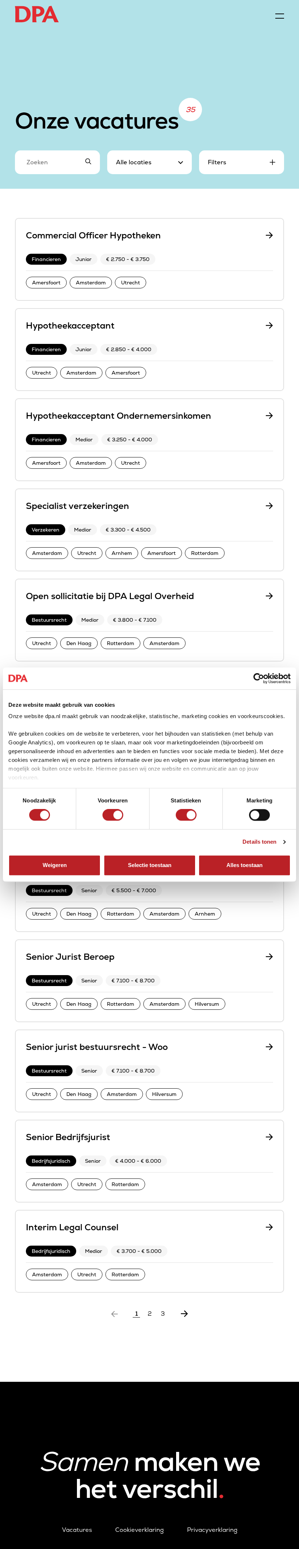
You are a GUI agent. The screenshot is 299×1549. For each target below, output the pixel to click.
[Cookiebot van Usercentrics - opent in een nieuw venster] (259, 678)
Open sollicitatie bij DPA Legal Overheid (110, 596)
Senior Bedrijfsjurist (68, 1137)
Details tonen (259, 842)
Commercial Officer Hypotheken (93, 235)
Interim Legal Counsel (72, 1227)
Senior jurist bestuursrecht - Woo (97, 1047)
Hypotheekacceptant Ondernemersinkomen (118, 415)
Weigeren (55, 865)
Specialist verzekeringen (77, 505)
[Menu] (279, 14)
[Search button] (88, 162)
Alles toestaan (244, 865)
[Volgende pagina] (184, 1314)
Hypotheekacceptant (70, 325)
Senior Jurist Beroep (70, 956)
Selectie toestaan (149, 865)
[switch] (112, 815)
